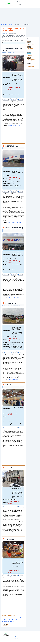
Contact (15, 636)
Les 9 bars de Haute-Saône (13, 379)
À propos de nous (17, 634)
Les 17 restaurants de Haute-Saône (14, 125)
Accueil (2, 24)
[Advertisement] (20, 15)
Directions (14, 99)
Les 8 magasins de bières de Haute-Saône (11, 619)
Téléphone (7, 99)
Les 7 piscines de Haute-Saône (8, 621)
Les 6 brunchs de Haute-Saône (14, 297)
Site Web (21, 99)
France (6, 24)
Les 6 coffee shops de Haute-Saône (14, 222)
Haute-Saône (10, 24)
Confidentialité (16, 638)
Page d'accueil (16, 639)
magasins (5, 624)
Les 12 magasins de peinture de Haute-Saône (12, 617)
